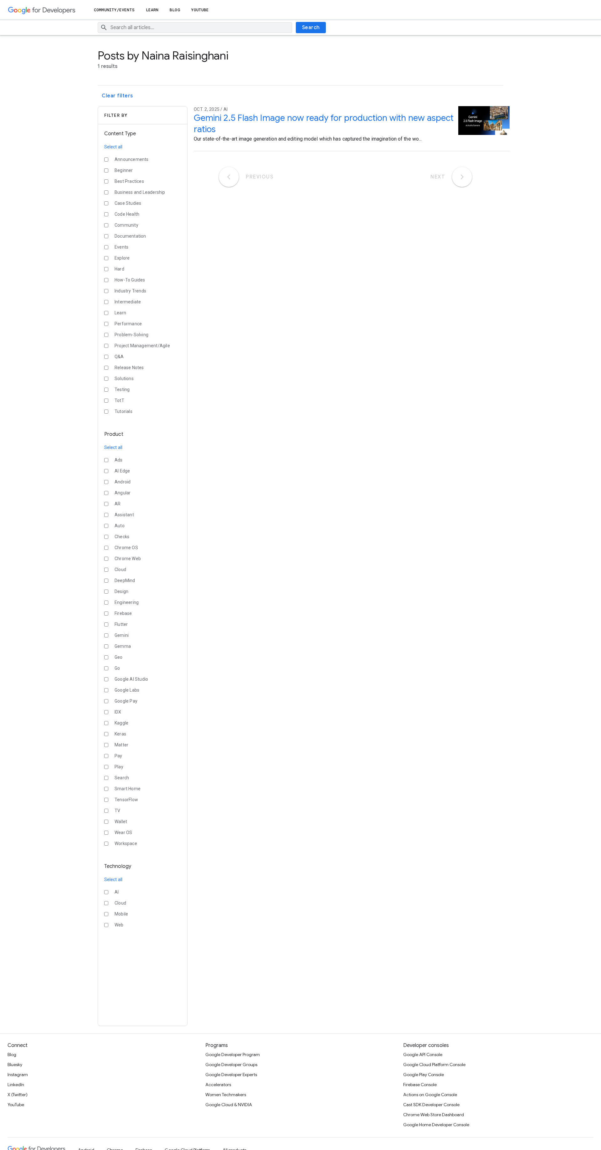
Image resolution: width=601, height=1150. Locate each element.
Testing (122, 389)
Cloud (120, 569)
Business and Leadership (140, 192)
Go (117, 668)
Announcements (132, 159)
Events (121, 247)
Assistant (124, 514)
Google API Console (422, 1054)
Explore (122, 257)
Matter (121, 744)
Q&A (119, 356)
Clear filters (117, 96)
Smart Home (128, 788)
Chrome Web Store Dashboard (433, 1114)
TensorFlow (126, 799)
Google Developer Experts (231, 1074)
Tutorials (123, 411)
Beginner (124, 170)
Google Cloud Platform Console (434, 1064)
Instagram (18, 1074)
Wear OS (123, 832)
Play (119, 766)
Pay (118, 755)
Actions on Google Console (430, 1094)
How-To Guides (130, 279)
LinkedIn (16, 1084)
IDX (118, 711)
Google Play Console (423, 1074)
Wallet (121, 821)
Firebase (123, 613)
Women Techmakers (225, 1094)
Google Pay (126, 701)
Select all (113, 146)
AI (117, 892)
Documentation (130, 236)
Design (121, 591)
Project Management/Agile (142, 345)
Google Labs (127, 690)
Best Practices (129, 181)
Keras (120, 733)
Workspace (126, 843)
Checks (122, 536)
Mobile (121, 913)
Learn (152, 10)
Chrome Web (128, 558)
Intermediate (128, 301)
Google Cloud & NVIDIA (228, 1104)
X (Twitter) (18, 1094)
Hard (119, 268)
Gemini (122, 635)
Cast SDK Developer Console (431, 1104)
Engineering (127, 602)
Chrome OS (126, 547)
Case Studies (128, 203)
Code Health (127, 214)
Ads (119, 459)
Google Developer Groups (231, 1064)
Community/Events (114, 10)
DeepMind (125, 580)
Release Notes (129, 367)
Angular (123, 492)
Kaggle (121, 722)
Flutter (121, 624)
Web (119, 924)
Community (126, 225)
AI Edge (122, 470)
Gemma (123, 646)
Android (123, 481)
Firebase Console (420, 1084)
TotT (119, 400)
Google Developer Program (232, 1054)
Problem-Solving (131, 334)
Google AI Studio (131, 679)
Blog (175, 10)
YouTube (200, 10)
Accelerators (218, 1084)
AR (118, 503)
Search (311, 27)
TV (117, 810)
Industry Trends (130, 290)
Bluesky (15, 1064)
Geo (119, 657)
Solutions (124, 378)
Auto (120, 525)
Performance (128, 323)
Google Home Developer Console (436, 1124)
